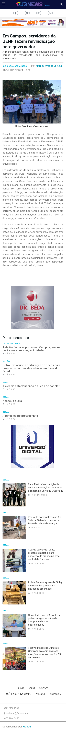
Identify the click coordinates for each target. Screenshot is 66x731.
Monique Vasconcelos (49, 66)
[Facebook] (15, 13)
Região (6, 362)
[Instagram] (38, 13)
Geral (6, 382)
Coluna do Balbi (11, 344)
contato (43, 688)
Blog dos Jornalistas (15, 66)
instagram (55, 694)
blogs (21, 688)
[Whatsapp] (50, 13)
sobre (31, 688)
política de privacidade (18, 694)
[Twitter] (27, 13)
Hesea (27, 726)
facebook (40, 694)
